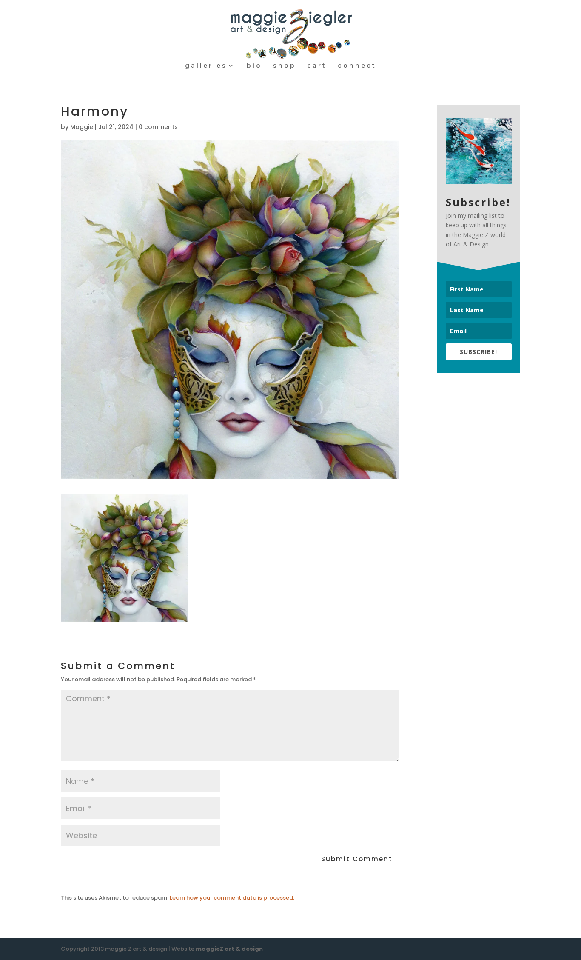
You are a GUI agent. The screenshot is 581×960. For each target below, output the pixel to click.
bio (254, 66)
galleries (206, 66)
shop (284, 66)
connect (357, 66)
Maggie (81, 127)
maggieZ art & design (229, 949)
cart (317, 66)
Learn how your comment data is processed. (232, 898)
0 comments (158, 127)
